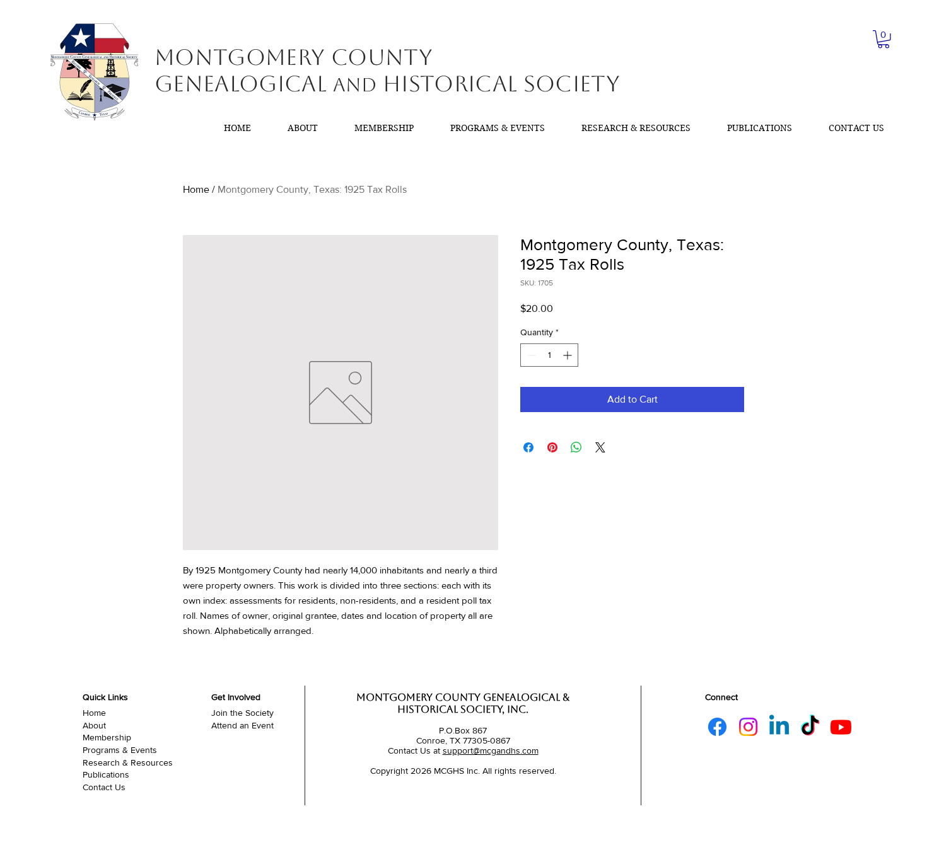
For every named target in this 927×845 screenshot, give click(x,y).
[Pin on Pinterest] (552, 447)
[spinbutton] (549, 355)
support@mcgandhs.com (491, 750)
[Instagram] (748, 727)
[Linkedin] (779, 727)
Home (196, 189)
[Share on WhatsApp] (576, 447)
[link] (883, 39)
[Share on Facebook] (528, 447)
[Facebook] (717, 727)
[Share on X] (600, 447)
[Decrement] (530, 355)
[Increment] (568, 355)
